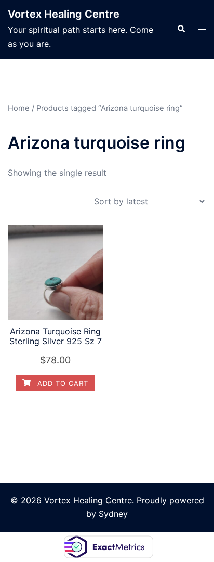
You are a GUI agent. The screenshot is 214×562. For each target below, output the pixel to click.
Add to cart (61, 383)
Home (19, 108)
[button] (181, 29)
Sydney (113, 513)
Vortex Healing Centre (63, 14)
